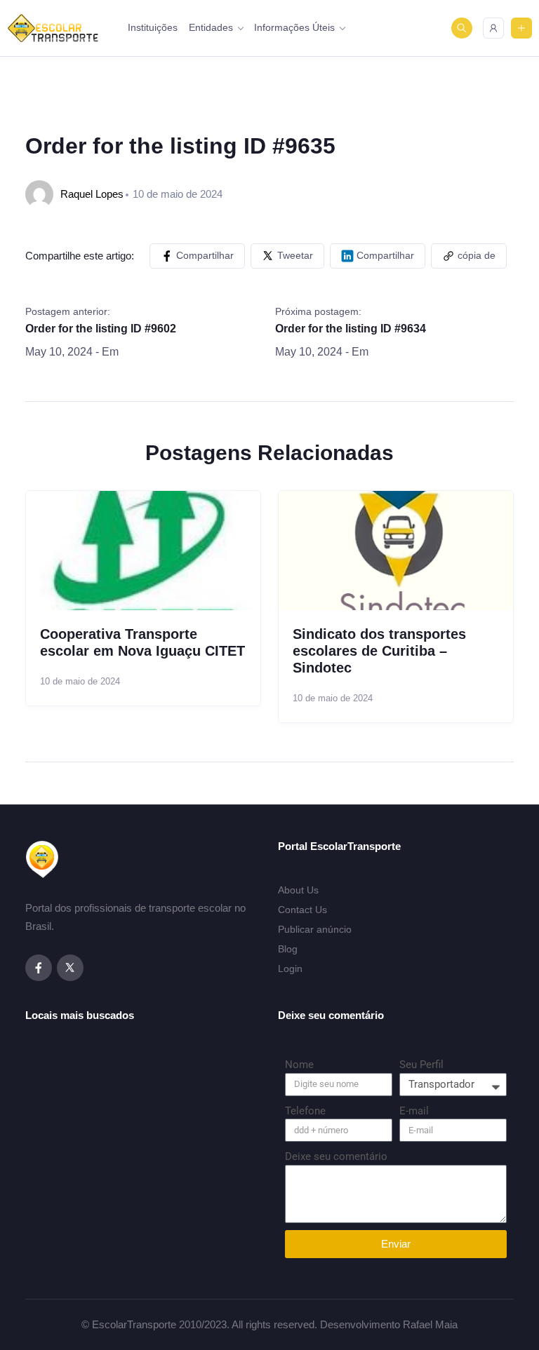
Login (290, 968)
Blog (288, 948)
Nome (299, 1064)
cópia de (476, 255)
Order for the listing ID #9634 (350, 329)
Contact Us (302, 909)
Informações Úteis (294, 27)
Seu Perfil (421, 1064)
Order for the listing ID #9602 (100, 329)
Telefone (305, 1111)
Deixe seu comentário (336, 1156)
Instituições (153, 27)
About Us (298, 890)
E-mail (414, 1111)
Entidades (211, 27)
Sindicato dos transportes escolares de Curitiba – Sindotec (379, 650)
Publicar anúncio (315, 929)
